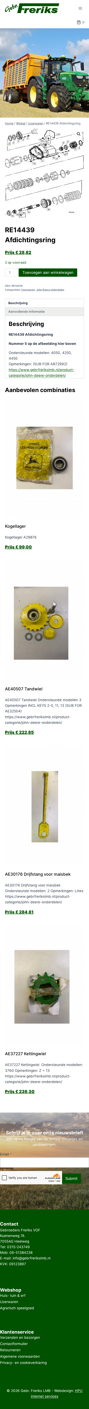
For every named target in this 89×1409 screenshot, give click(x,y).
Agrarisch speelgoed (17, 1308)
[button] (78, 134)
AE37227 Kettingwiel (25, 1053)
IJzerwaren (28, 289)
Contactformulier (14, 1344)
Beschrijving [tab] (18, 303)
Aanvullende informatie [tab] (26, 312)
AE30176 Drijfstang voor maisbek (38, 874)
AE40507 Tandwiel (23, 688)
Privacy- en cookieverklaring (23, 1363)
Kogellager (15, 526)
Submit (71, 1178)
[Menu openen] (80, 8)
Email (6, 1154)
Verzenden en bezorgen (20, 1337)
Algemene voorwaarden (20, 1356)
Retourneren (10, 1350)
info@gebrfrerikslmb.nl (32, 1258)
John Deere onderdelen (50, 289)
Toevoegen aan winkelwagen (47, 272)
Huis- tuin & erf (12, 1295)
